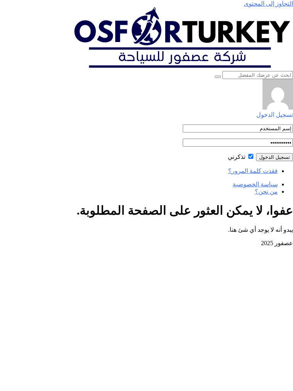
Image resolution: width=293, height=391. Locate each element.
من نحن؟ (266, 191)
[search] (218, 77)
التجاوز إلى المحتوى (268, 3)
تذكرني (237, 156)
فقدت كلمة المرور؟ (253, 171)
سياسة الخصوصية (255, 184)
